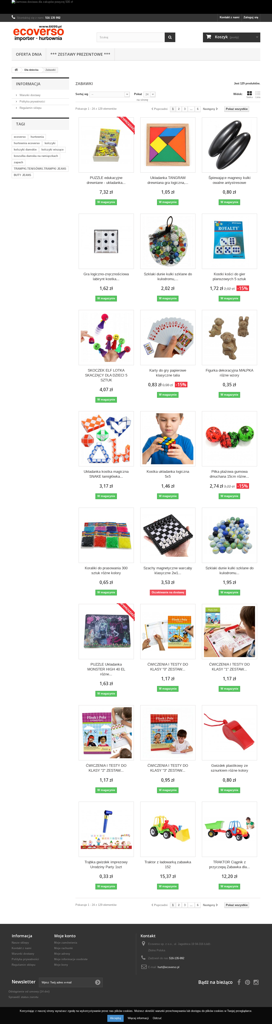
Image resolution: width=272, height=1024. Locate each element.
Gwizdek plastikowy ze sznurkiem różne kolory (229, 768)
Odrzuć (157, 1018)
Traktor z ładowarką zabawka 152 (167, 864)
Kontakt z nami (229, 17)
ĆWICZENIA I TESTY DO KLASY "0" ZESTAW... (167, 666)
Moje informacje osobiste (71, 959)
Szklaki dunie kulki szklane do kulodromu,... (168, 276)
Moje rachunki (63, 948)
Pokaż (138, 94)
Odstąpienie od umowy (29, 991)
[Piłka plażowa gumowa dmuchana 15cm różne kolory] (229, 438)
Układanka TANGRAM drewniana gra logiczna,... (167, 180)
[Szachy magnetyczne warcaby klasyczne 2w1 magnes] (167, 535)
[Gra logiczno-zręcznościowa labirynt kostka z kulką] (106, 241)
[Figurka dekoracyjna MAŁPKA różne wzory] (229, 337)
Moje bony (61, 964)
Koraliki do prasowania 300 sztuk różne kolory (106, 570)
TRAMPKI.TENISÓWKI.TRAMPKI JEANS (40, 168)
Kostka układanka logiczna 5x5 (168, 474)
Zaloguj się (251, 17)
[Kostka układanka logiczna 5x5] (167, 438)
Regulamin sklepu (30, 107)
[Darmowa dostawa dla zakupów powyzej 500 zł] (136, 7)
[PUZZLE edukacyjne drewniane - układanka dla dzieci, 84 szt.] (106, 144)
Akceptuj (115, 1018)
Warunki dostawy (30, 95)
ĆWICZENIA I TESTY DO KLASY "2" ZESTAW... (106, 768)
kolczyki (50, 143)
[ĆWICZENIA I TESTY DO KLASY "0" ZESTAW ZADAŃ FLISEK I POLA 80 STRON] (167, 631)
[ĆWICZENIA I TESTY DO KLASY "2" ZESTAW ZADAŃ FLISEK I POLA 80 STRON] (106, 732)
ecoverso (20, 136)
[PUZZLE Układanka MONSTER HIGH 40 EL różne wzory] (106, 631)
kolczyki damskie (25, 149)
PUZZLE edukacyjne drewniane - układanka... (106, 180)
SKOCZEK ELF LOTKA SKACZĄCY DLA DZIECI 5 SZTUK (106, 375)
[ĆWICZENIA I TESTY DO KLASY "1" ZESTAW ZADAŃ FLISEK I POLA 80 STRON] (229, 631)
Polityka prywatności (32, 101)
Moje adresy (62, 953)
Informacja (28, 83)
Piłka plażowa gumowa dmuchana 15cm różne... (229, 474)
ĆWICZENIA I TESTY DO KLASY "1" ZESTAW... (229, 666)
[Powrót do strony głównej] (16, 70)
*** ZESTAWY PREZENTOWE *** (80, 54)
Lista (257, 97)
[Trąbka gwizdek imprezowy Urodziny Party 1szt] (106, 829)
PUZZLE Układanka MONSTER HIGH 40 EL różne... (106, 669)
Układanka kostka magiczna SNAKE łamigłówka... (106, 474)
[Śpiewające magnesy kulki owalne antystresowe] (229, 144)
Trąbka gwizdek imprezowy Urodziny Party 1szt (106, 864)
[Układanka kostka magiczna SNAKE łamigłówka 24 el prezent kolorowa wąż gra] (106, 438)
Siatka (249, 97)
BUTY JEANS (22, 175)
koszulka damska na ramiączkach (36, 156)
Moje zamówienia (65, 942)
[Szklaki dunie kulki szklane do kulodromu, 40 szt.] (167, 241)
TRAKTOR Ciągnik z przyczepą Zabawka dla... (229, 864)
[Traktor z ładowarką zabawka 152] (167, 829)
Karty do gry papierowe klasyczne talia (167, 372)
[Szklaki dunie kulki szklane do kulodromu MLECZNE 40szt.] (229, 535)
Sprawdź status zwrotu (23, 997)
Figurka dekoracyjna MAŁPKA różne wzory (229, 372)
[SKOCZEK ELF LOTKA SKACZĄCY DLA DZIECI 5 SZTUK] (106, 337)
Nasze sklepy (20, 942)
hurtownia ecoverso (27, 143)
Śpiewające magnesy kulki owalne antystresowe (229, 180)
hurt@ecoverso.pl (168, 967)
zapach (18, 162)
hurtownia (37, 136)
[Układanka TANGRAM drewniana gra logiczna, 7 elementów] (167, 144)
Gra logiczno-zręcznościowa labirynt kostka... (106, 276)
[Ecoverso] (51, 34)
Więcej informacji (139, 1018)
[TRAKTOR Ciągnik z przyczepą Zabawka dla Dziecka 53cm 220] (229, 829)
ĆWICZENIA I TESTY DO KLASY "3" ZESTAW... (167, 768)
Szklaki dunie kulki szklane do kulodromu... (229, 570)
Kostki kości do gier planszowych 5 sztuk (229, 276)
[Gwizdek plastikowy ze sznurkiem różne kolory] (229, 732)
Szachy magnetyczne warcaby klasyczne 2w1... (167, 570)
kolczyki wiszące (52, 149)
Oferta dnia (29, 54)
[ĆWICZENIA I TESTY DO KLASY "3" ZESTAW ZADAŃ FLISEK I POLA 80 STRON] (167, 732)
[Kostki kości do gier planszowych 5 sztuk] (229, 241)
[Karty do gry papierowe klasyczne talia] (167, 337)
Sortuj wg (81, 94)
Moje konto (65, 935)
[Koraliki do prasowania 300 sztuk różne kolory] (106, 535)
